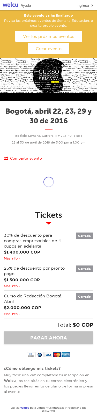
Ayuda (26, 5)
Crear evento (49, 48)
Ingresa (83, 5)
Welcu (10, 5)
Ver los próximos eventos (48, 36)
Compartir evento (26, 158)
